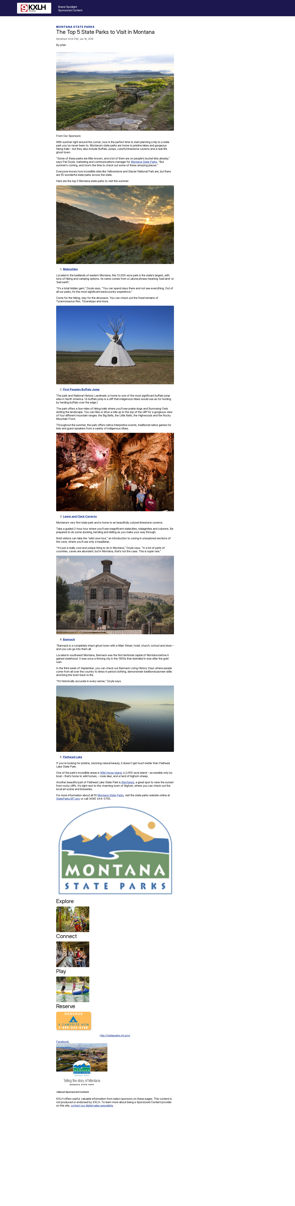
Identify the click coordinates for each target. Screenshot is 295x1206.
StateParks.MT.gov (68, 798)
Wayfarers (127, 782)
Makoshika (70, 269)
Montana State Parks (75, 27)
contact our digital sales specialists (92, 1105)
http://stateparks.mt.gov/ (115, 1035)
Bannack (69, 639)
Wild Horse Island (111, 772)
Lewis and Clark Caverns (80, 516)
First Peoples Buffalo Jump (81, 389)
